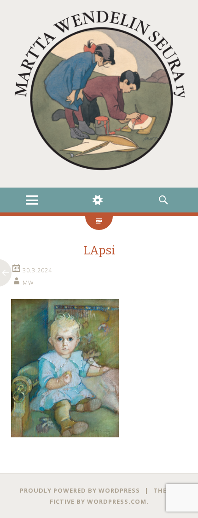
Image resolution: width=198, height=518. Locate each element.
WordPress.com (116, 501)
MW (28, 282)
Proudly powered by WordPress (80, 490)
